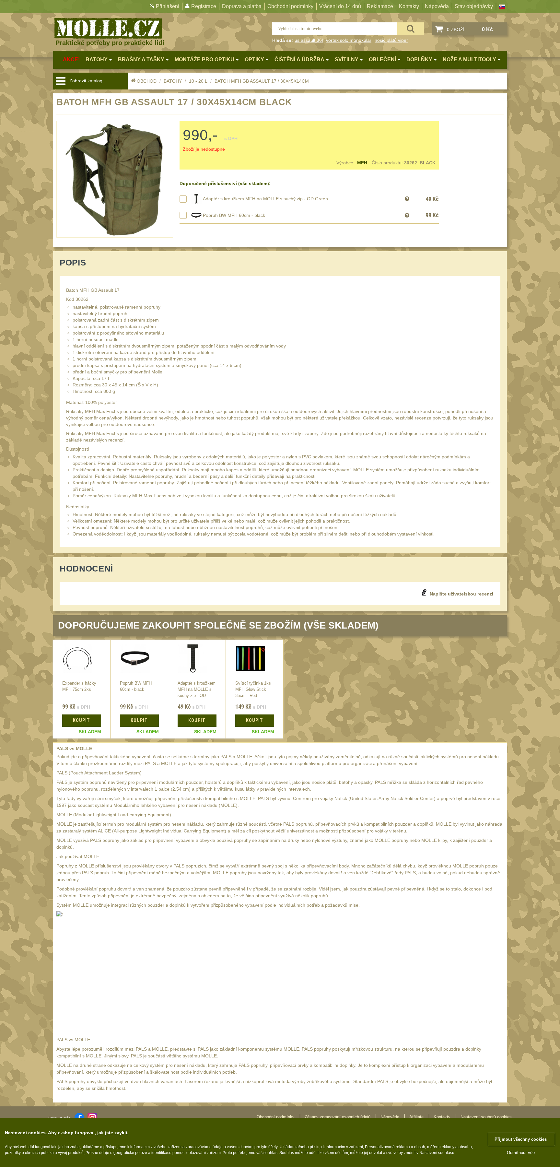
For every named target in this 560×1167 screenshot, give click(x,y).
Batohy (173, 81)
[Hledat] (410, 28)
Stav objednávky (474, 6)
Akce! (71, 59)
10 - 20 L (198, 81)
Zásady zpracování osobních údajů (337, 1116)
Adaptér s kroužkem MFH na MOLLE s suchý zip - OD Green (265, 198)
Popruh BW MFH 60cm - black (234, 215)
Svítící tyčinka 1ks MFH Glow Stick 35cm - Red (253, 689)
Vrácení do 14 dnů (340, 6)
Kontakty (409, 6)
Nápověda (437, 6)
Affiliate (416, 1116)
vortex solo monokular (348, 40)
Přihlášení (167, 6)
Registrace (203, 6)
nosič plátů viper (391, 40)
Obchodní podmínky (290, 6)
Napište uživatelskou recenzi (461, 593)
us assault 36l (309, 40)
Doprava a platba (242, 6)
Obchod (147, 81)
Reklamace (380, 6)
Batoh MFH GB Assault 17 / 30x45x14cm (262, 81)
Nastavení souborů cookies (486, 1116)
